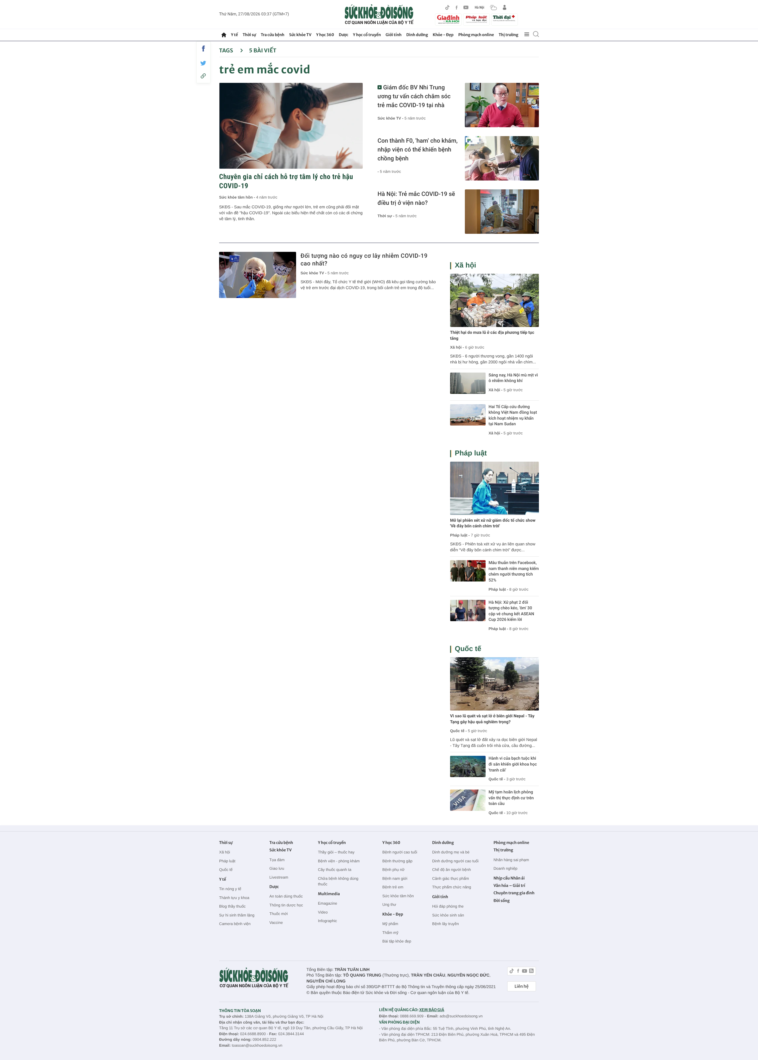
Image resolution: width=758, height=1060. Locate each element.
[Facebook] (456, 7)
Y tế (234, 34)
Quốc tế (468, 649)
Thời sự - (387, 216)
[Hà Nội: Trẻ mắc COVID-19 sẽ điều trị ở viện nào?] (502, 211)
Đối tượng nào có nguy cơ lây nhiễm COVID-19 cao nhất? (364, 259)
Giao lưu (276, 868)
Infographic (327, 921)
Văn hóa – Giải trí (509, 885)
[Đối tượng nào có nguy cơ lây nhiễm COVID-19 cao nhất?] (257, 275)
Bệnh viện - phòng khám (339, 861)
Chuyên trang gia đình (514, 893)
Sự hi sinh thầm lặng (236, 915)
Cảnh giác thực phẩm (450, 878)
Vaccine (276, 922)
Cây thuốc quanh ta (334, 869)
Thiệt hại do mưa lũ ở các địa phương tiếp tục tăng (492, 335)
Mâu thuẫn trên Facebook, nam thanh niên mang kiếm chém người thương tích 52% (514, 571)
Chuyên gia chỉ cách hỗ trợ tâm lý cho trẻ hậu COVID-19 (286, 181)
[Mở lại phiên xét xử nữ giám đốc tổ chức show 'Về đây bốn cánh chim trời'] (494, 488)
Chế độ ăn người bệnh (451, 869)
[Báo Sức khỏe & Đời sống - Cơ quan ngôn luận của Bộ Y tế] (379, 14)
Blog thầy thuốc (232, 906)
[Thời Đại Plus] (504, 18)
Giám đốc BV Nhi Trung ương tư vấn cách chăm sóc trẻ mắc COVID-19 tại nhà (414, 96)
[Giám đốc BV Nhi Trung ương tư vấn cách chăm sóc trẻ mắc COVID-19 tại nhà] (502, 105)
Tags (226, 50)
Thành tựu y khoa (234, 897)
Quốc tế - (458, 731)
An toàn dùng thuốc (286, 896)
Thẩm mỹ (390, 932)
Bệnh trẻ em (392, 887)
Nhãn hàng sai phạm (511, 860)
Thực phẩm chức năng (451, 887)
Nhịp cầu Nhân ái (509, 878)
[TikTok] (447, 7)
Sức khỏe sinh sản (448, 915)
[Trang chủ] (224, 35)
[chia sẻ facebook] (203, 48)
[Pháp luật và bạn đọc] (476, 19)
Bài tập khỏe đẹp (396, 941)
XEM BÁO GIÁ (431, 1009)
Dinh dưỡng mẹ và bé (450, 852)
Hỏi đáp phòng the (447, 906)
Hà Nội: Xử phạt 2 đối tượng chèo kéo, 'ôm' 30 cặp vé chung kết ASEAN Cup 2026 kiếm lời (511, 611)
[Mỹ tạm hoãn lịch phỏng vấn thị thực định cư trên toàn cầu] (468, 800)
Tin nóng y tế (230, 889)
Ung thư (389, 904)
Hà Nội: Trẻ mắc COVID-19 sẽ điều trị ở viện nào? (416, 198)
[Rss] (531, 972)
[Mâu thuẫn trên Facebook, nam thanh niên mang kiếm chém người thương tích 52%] (468, 570)
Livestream (278, 877)
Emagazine (327, 903)
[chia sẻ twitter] (203, 63)
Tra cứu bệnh (273, 34)
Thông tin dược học (286, 905)
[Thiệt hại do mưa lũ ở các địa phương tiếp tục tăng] (494, 300)
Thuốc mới (278, 913)
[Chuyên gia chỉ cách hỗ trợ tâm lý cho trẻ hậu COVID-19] (291, 126)
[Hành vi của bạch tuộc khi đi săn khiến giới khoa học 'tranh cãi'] (468, 766)
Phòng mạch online (476, 34)
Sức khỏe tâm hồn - (237, 197)
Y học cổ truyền (367, 34)
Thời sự (249, 34)
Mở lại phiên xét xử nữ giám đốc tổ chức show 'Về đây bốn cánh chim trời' (492, 523)
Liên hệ (522, 986)
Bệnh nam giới (394, 878)
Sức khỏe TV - (391, 118)
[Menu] (526, 34)
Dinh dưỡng (417, 34)
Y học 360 (325, 34)
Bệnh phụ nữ (393, 869)
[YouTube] (466, 7)
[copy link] (203, 76)
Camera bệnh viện (234, 924)
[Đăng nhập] (505, 7)
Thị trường (508, 34)
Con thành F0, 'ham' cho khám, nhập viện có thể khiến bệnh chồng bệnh (417, 149)
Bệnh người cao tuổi (399, 852)
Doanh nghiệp (506, 868)
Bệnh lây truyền (445, 924)
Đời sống (502, 900)
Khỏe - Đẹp (443, 34)
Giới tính (394, 34)
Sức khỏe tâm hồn (398, 896)
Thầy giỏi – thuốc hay (336, 852)
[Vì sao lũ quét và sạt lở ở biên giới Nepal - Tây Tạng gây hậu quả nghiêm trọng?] (494, 684)
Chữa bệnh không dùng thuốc (338, 881)
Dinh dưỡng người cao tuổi (455, 861)
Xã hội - (457, 347)
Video (323, 912)
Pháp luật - (460, 535)
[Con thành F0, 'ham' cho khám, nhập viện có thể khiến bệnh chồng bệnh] (502, 158)
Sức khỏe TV (300, 34)
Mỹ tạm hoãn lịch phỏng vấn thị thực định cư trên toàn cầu (511, 798)
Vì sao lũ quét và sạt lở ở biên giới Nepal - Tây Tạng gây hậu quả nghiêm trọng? (492, 719)
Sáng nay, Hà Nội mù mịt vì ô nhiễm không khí (513, 378)
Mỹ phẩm (390, 924)
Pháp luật (471, 453)
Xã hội (465, 265)
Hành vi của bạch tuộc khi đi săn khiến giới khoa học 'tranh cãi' (513, 764)
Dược (343, 34)
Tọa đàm (277, 860)
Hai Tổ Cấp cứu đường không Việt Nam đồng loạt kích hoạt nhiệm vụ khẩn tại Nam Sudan (513, 416)
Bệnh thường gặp (397, 861)
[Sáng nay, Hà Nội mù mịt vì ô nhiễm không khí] (468, 383)
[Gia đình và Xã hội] (448, 19)
